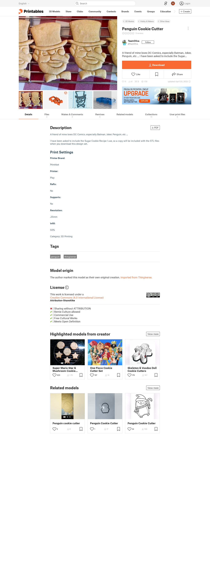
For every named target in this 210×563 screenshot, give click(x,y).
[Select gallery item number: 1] (62, 363)
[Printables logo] (31, 11)
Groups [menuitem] (151, 11)
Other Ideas (164, 21)
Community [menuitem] (95, 11)
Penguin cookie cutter (66, 423)
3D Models (129, 21)
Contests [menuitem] (111, 11)
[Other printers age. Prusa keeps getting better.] (156, 95)
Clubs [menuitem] (80, 11)
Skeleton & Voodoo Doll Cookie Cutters (142, 369)
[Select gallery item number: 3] (67, 363)
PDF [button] (156, 127)
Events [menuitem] (138, 11)
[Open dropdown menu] (188, 28)
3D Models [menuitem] (54, 11)
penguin (55, 256)
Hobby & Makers (147, 21)
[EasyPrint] (165, 3)
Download (158, 64)
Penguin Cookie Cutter (104, 423)
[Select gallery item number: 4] (70, 363)
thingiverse (70, 256)
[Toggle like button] (54, 375)
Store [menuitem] (68, 11)
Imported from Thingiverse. (136, 277)
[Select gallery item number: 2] (65, 363)
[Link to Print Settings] (75, 152)
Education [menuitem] (165, 11)
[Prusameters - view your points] (173, 3)
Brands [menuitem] (125, 11)
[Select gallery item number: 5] (72, 363)
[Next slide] (114, 100)
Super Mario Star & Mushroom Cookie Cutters (64, 369)
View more (153, 334)
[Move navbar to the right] (174, 11)
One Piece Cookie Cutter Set (101, 369)
